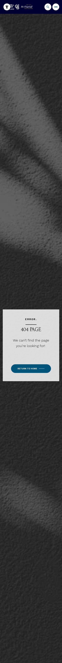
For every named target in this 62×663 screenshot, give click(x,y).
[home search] (47, 6)
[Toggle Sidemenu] (55, 6)
